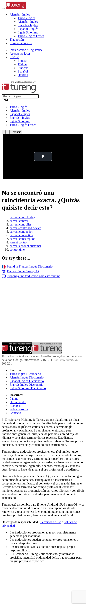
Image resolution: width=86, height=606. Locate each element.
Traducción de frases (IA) (23, 271)
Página (14, 398)
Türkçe (22, 64)
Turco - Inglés (26, 18)
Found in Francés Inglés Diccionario (30, 266)
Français (23, 68)
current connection (21, 235)
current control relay (22, 217)
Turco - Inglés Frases (31, 36)
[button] (20, 14)
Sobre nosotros (19, 409)
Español (23, 71)
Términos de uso (50, 522)
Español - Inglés (28, 28)
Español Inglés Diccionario (27, 381)
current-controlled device (25, 228)
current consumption (22, 238)
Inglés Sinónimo (28, 32)
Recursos (15, 405)
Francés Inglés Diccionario (26, 384)
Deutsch (23, 75)
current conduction (21, 231)
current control (19, 221)
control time (17, 249)
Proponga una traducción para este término (33, 276)
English (22, 60)
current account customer (25, 246)
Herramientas (18, 402)
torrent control (18, 242)
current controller (20, 224)
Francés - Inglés (28, 25)
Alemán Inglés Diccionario (27, 377)
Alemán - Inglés (28, 21)
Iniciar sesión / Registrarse (26, 50)
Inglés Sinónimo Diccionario (28, 388)
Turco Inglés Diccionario (25, 374)
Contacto (15, 413)
